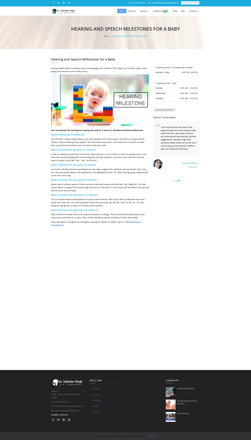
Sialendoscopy (183, 413)
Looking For (160, 11)
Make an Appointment (190, 3)
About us (97, 394)
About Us (132, 11)
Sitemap (96, 400)
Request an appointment (164, 110)
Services (143, 11)
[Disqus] (100, 260)
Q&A (183, 11)
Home (121, 11)
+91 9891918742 (138, 3)
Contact (96, 412)
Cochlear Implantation (185, 388)
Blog (175, 11)
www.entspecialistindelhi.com (66, 410)
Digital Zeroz (151, 436)
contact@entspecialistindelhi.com (165, 3)
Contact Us (193, 11)
